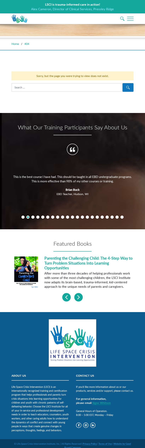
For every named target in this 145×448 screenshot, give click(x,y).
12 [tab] (77, 217)
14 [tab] (87, 217)
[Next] (78, 297)
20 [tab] (117, 217)
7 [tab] (52, 217)
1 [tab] (23, 217)
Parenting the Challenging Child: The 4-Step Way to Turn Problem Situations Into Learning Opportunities (88, 262)
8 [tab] (57, 217)
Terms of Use (105, 443)
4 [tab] (37, 217)
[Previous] (66, 297)
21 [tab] (122, 217)
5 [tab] (42, 217)
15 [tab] (92, 217)
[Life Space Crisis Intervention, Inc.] (19, 18)
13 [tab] (82, 217)
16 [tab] (97, 217)
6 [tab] (47, 217)
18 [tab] (107, 217)
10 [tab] (67, 217)
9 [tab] (62, 217)
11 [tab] (72, 217)
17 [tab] (102, 217)
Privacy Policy (90, 443)
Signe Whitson (101, 403)
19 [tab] (112, 217)
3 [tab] (32, 217)
